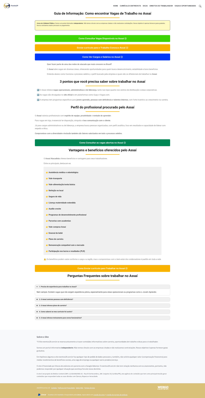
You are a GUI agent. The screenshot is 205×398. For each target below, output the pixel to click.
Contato (54, 388)
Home (115, 6)
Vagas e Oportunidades (185, 6)
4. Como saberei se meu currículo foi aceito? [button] (55, 312)
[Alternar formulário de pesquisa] (200, 5)
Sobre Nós (79, 388)
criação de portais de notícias (116, 395)
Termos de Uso (89, 388)
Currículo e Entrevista (130, 6)
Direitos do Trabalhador (161, 6)
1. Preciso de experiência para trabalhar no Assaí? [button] (58, 287)
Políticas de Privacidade (66, 388)
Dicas (145, 6)
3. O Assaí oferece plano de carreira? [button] (53, 306)
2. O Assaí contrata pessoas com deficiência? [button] (56, 299)
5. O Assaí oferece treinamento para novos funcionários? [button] (60, 318)
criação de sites (99, 395)
